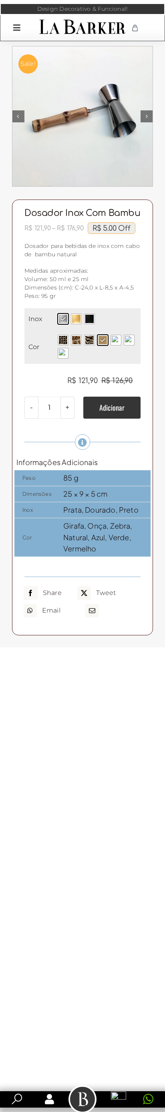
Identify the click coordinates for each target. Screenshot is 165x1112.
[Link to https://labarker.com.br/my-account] (49, 1099)
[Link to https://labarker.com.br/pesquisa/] (17, 1099)
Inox (35, 319)
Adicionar (112, 407)
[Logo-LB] (82, 21)
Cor (33, 347)
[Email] (92, 610)
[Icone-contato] (118, 1094)
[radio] (63, 319)
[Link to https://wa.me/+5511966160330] (148, 1099)
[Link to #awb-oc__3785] (17, 28)
